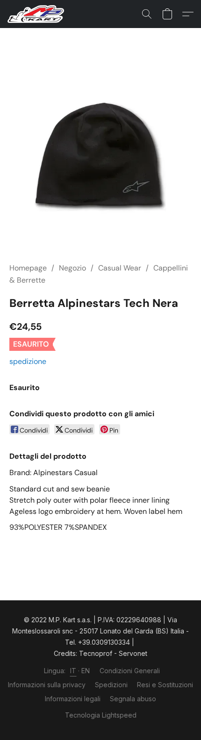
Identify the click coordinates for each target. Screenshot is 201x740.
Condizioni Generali (130, 671)
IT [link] (73, 671)
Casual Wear (119, 268)
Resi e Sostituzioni (165, 685)
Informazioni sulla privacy (47, 685)
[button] (37, 14)
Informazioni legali (72, 699)
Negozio (72, 268)
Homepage (28, 268)
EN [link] (85, 671)
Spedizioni (111, 685)
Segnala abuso (133, 699)
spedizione (27, 361)
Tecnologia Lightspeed (100, 715)
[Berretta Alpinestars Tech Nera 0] (100, 156)
